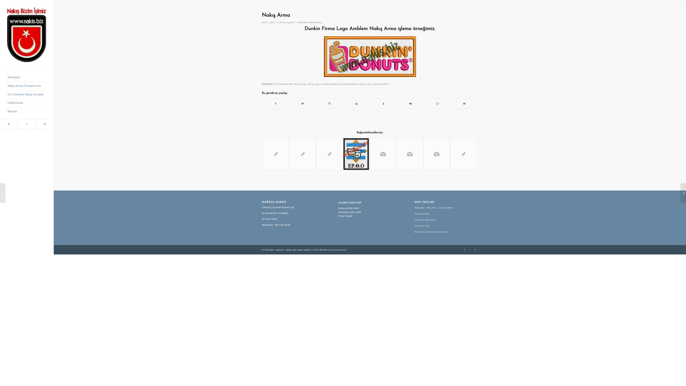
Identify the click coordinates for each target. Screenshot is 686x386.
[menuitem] (27, 77)
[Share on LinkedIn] (356, 104)
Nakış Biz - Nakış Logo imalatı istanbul (293, 249)
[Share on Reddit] (437, 104)
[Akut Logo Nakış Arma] (463, 154)
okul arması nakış (422, 225)
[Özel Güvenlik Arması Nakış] (383, 154)
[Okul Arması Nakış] (437, 154)
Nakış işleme (351, 84)
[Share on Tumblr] (383, 104)
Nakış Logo (365, 84)
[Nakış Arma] (276, 154)
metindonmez (315, 22)
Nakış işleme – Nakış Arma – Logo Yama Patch (434, 207)
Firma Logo (300, 84)
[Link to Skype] (45, 123)
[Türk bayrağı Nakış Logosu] (303, 154)
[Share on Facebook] (275, 104)
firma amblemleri (283, 84)
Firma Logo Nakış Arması (425, 219)
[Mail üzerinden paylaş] (464, 104)
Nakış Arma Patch (422, 213)
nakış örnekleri (380, 84)
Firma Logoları (287, 22)
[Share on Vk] (410, 104)
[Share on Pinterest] (329, 104)
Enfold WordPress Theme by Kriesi (329, 249)
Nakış (326, 84)
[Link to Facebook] (27, 123)
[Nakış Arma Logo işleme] (356, 154)
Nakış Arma (336, 84)
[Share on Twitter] (302, 104)
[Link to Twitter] (9, 123)
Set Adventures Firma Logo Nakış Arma (431, 231)
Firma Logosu (314, 84)
